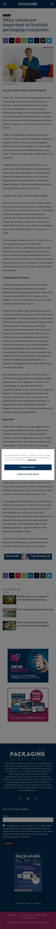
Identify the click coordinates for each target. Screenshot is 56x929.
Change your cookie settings (28, 474)
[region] (28, 464)
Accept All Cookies (28, 467)
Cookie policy (31, 460)
